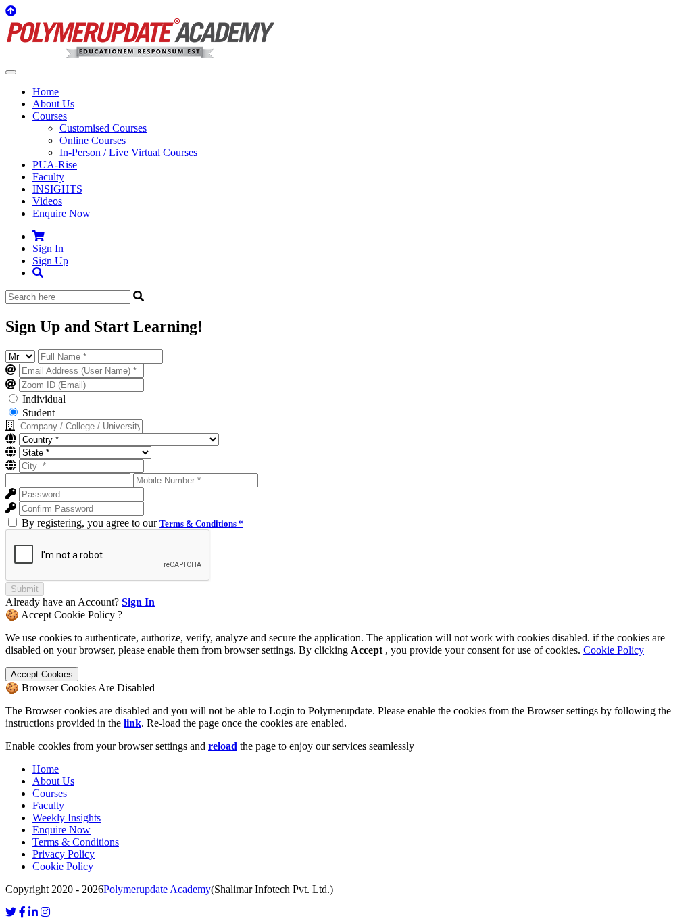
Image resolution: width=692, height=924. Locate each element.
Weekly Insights (66, 817)
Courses (49, 793)
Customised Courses (103, 128)
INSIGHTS (57, 189)
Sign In (48, 248)
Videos (47, 201)
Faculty (48, 177)
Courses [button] (49, 116)
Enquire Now (61, 213)
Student (38, 412)
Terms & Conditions (75, 842)
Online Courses (92, 140)
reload (222, 746)
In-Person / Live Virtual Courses (128, 152)
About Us (53, 104)
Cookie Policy (613, 650)
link (132, 723)
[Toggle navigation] (10, 72)
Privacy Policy (63, 854)
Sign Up (50, 260)
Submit (25, 589)
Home (45, 91)
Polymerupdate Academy (157, 889)
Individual (44, 399)
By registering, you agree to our (132, 523)
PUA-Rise (54, 164)
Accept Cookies (42, 674)
